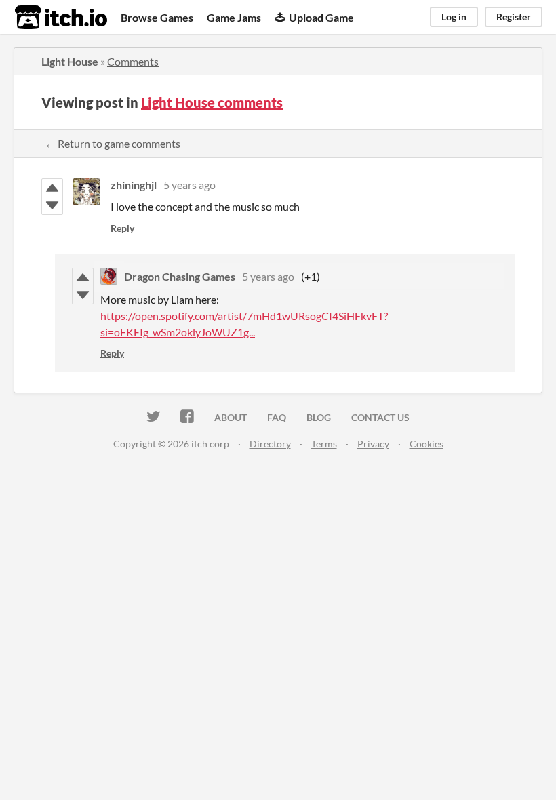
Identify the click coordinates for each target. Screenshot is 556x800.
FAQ (276, 417)
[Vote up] (52, 188)
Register (513, 16)
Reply (122, 228)
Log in (453, 16)
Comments (133, 61)
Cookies (426, 443)
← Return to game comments (112, 143)
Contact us (380, 417)
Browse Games (157, 17)
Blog (318, 417)
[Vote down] (52, 205)
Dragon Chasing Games (179, 276)
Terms (324, 443)
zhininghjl (134, 184)
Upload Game (321, 17)
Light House (69, 61)
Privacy (373, 443)
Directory (270, 443)
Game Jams (234, 17)
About (230, 417)
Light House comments (212, 102)
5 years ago (189, 184)
